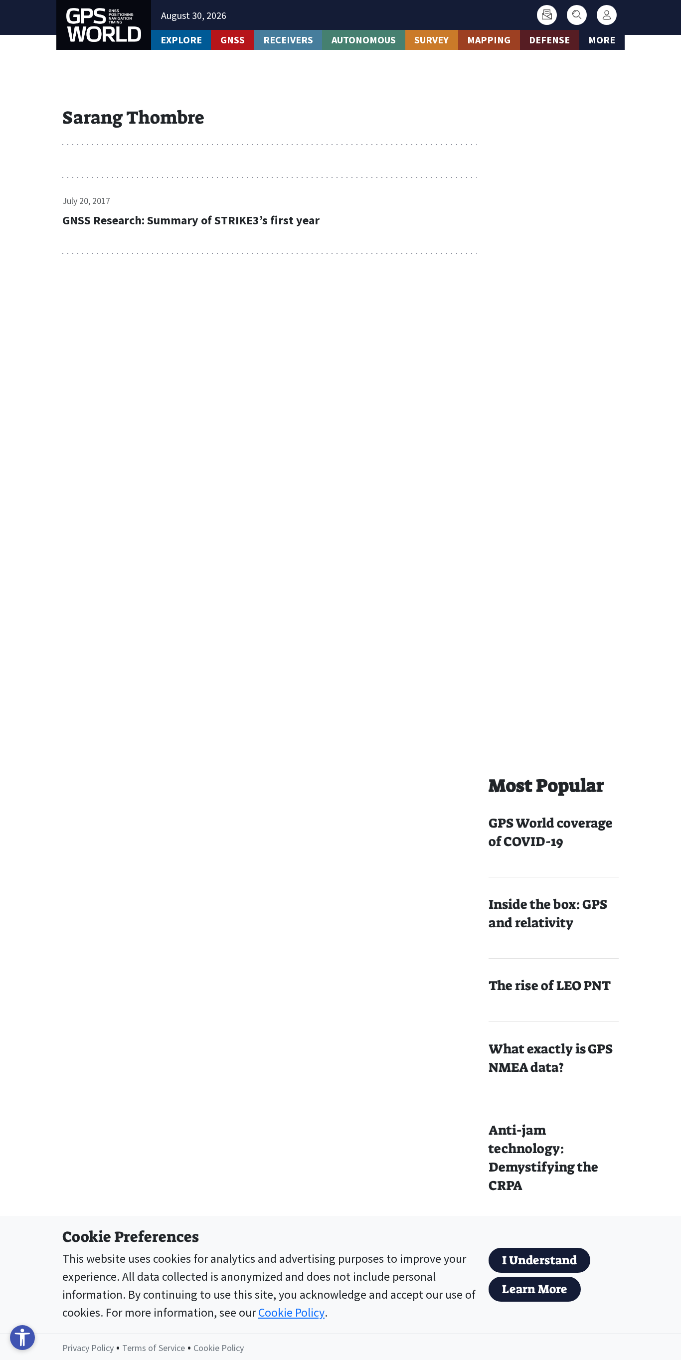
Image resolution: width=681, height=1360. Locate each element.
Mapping (489, 39)
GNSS (232, 39)
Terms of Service (153, 1348)
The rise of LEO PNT (550, 985)
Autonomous (364, 39)
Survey (431, 39)
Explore (181, 39)
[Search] (577, 15)
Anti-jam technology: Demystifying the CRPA (543, 1158)
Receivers (288, 39)
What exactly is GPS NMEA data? (551, 1058)
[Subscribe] (547, 15)
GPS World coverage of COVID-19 (551, 832)
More (601, 39)
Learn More (534, 1289)
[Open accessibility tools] (22, 1337)
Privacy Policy (88, 1348)
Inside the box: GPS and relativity (548, 913)
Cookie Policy (291, 1312)
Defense (549, 39)
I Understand (539, 1260)
